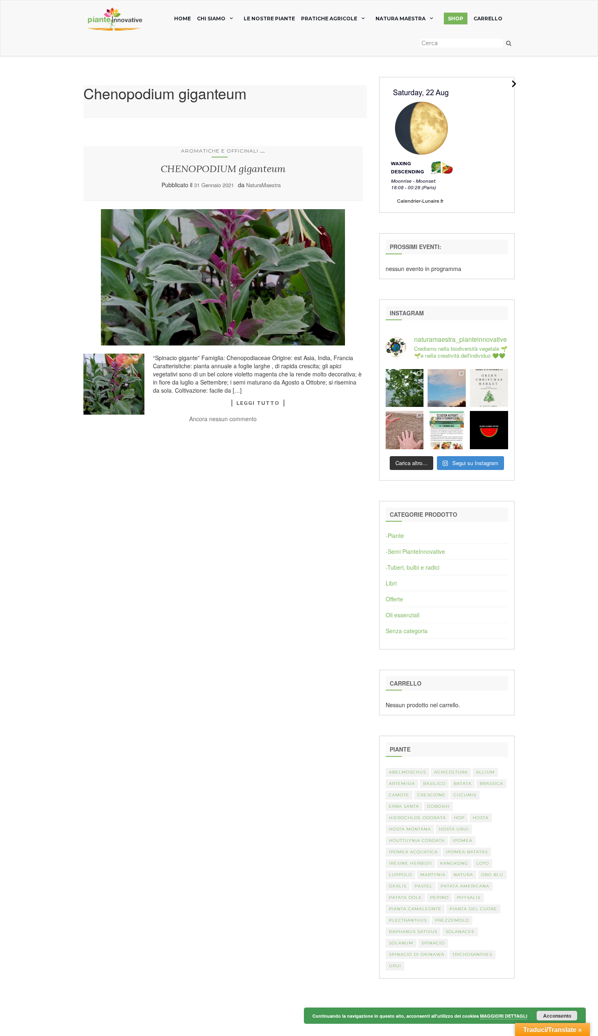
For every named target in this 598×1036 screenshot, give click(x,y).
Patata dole (405, 897)
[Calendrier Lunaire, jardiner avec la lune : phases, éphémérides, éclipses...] (421, 144)
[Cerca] (509, 43)
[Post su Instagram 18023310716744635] (489, 430)
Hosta (481, 817)
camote (399, 795)
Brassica (491, 783)
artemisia (402, 783)
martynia (432, 874)
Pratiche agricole (329, 18)
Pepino (439, 897)
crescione (431, 795)
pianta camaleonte (415, 908)
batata (462, 783)
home (182, 18)
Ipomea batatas (467, 852)
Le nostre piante (269, 18)
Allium (485, 772)
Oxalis (397, 886)
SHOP (455, 18)
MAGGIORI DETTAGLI (503, 1016)
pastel (423, 886)
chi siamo (211, 18)
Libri (391, 583)
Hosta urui (454, 829)
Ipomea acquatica (413, 852)
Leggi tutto (257, 403)
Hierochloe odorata (417, 817)
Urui (395, 965)
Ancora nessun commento (223, 419)
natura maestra (400, 18)
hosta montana (410, 829)
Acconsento (557, 1015)
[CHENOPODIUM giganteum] (223, 277)
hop (459, 817)
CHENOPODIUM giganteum (223, 168)
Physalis (468, 897)
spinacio (433, 943)
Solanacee (460, 931)
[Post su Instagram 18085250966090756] (489, 388)
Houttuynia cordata (417, 840)
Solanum (401, 943)
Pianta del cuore (473, 908)
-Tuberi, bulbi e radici (412, 567)
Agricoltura (451, 772)
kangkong (454, 863)
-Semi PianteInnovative (415, 551)
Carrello (488, 18)
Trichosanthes (472, 954)
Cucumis (465, 795)
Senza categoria (407, 631)
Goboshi (438, 806)
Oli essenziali (402, 615)
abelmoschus (407, 772)
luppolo (400, 874)
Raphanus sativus (413, 931)
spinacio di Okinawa (416, 954)
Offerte (394, 599)
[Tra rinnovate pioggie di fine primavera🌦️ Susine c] (405, 388)
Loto (482, 863)
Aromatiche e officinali (219, 151)
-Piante (395, 535)
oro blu (492, 874)
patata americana (465, 886)
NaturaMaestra (263, 185)
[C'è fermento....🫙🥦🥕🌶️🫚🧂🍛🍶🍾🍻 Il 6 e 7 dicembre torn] (447, 430)
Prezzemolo (452, 920)
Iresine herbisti (410, 863)
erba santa (404, 806)
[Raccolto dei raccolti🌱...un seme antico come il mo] (405, 430)
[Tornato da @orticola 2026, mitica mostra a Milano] (447, 388)
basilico (434, 783)
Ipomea (462, 840)
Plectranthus (408, 920)
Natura (463, 874)
